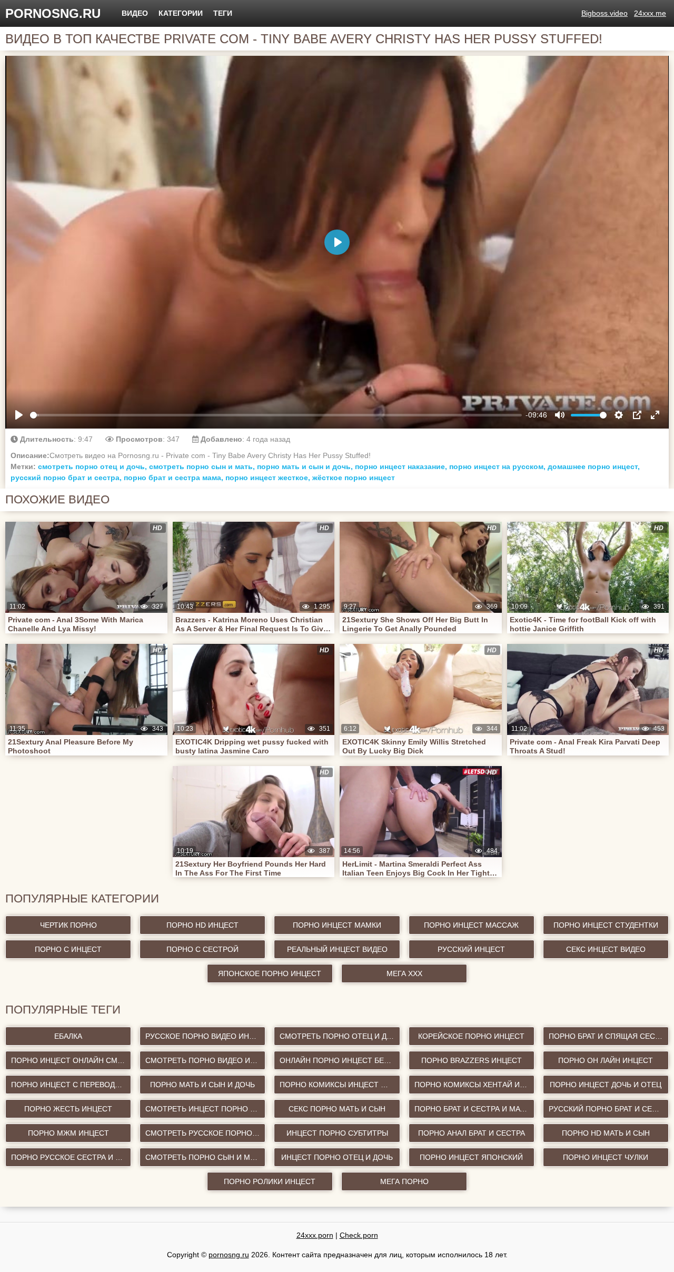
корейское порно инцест (471, 1036)
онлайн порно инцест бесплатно (340, 1060)
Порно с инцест (68, 949)
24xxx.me (650, 13)
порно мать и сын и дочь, (305, 466)
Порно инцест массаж (471, 925)
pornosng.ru (53, 13)
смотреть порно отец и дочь (340, 1036)
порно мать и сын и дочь (202, 1084)
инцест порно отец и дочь (337, 1157)
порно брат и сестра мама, (173, 477)
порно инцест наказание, (401, 466)
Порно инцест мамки (337, 925)
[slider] (276, 415)
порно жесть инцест (68, 1109)
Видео (135, 13)
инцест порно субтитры (337, 1133)
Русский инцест (471, 949)
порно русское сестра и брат (71, 1157)
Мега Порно (404, 1181)
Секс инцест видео (606, 949)
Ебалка (68, 1036)
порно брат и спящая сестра (609, 1036)
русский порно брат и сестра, (66, 477)
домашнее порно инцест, (594, 466)
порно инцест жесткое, (267, 477)
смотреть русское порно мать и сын (205, 1133)
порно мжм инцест (68, 1133)
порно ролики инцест (269, 1181)
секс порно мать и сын (337, 1109)
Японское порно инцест (269, 973)
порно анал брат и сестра (471, 1133)
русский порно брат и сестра (609, 1109)
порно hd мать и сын (606, 1133)
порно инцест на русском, (497, 466)
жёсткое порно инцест (353, 477)
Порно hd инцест (202, 925)
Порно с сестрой (202, 949)
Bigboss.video (604, 13)
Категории (180, 13)
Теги (222, 13)
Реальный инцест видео (337, 949)
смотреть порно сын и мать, (202, 466)
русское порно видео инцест (205, 1036)
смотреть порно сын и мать (204, 1157)
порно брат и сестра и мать (471, 1109)
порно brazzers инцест (471, 1060)
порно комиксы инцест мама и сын (340, 1084)
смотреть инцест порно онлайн (205, 1109)
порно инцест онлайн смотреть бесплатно (71, 1060)
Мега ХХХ (404, 973)
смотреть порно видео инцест (205, 1060)
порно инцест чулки (605, 1157)
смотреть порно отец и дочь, (92, 466)
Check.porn (359, 1235)
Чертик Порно (68, 925)
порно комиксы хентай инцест (474, 1084)
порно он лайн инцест (605, 1060)
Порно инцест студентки (605, 925)
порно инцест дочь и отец (605, 1084)
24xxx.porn (314, 1235)
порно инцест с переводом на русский (71, 1084)
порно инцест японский (471, 1157)
